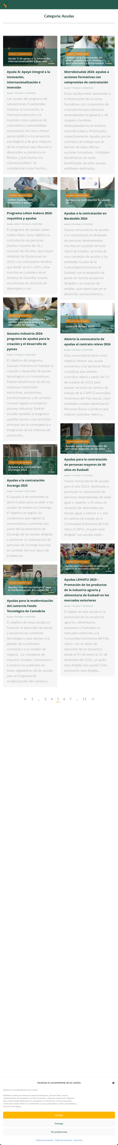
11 (85, 699)
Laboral (17, 224)
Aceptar (59, 1115)
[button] (113, 1082)
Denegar (59, 1123)
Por (19, 93)
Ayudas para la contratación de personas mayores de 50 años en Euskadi (85, 464)
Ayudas (10, 93)
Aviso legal (78, 1140)
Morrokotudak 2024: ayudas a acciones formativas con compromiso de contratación (86, 77)
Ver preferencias (59, 1132)
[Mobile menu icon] (112, 5)
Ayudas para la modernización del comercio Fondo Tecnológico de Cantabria (30, 606)
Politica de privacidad (44, 1140)
